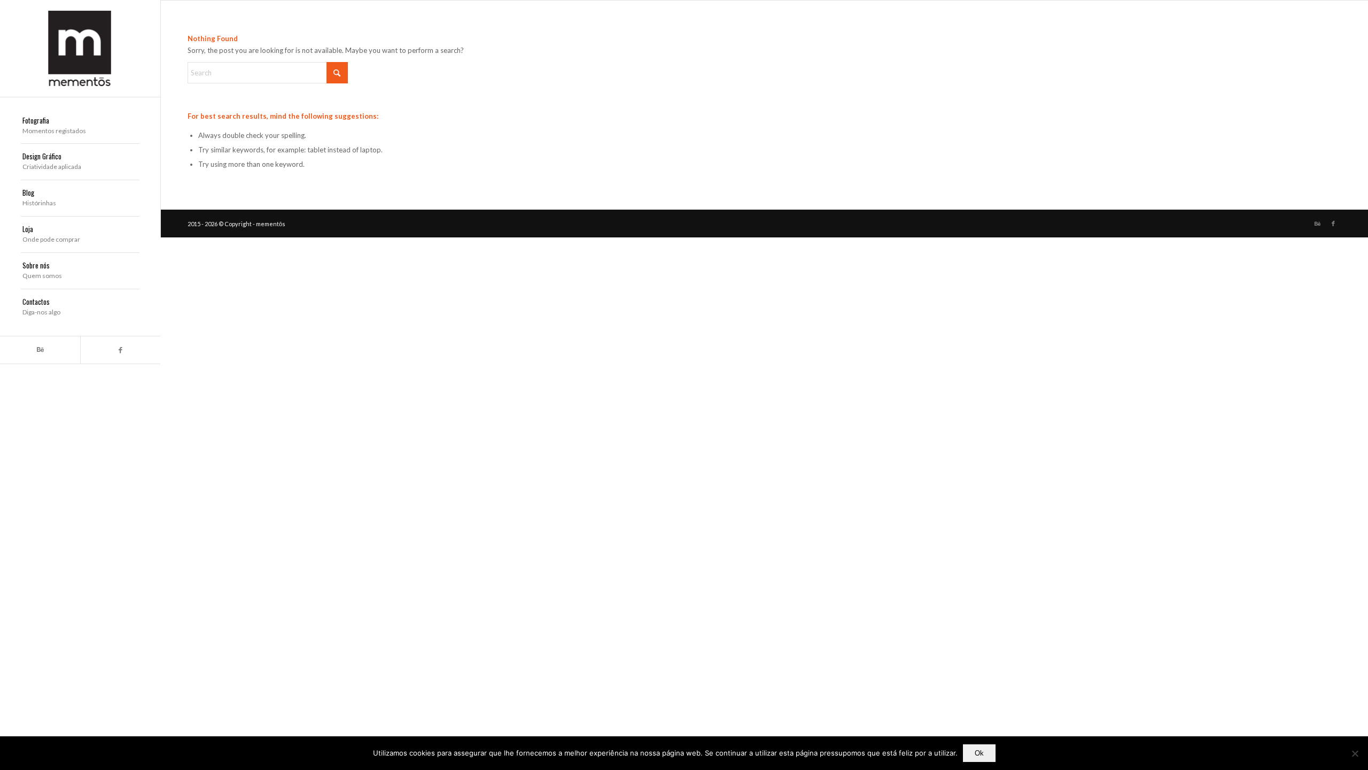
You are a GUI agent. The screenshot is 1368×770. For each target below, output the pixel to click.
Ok (979, 753)
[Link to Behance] (40, 350)
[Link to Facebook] (120, 350)
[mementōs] (80, 48)
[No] (1354, 753)
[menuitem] (80, 126)
